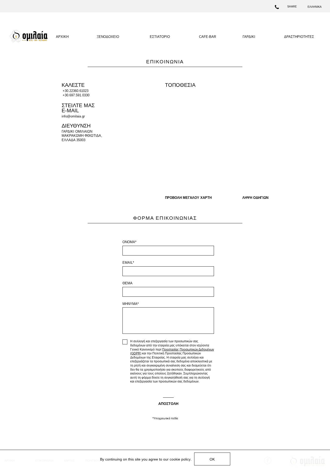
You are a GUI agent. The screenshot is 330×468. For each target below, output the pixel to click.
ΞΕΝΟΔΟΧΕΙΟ (108, 37)
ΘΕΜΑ (127, 283)
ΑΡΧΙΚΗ (62, 37)
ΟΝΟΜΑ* (129, 242)
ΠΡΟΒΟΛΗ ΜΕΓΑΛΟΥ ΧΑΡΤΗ (188, 198)
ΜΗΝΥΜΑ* (130, 304)
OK (212, 459)
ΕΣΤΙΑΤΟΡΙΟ (160, 37)
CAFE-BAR (207, 37)
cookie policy (180, 459)
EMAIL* (128, 263)
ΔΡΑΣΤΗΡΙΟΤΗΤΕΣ (299, 37)
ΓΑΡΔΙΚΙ (249, 37)
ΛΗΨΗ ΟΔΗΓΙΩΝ (255, 198)
